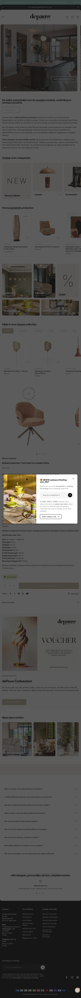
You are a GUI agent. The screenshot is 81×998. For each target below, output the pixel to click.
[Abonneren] (70, 495)
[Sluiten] (73, 478)
